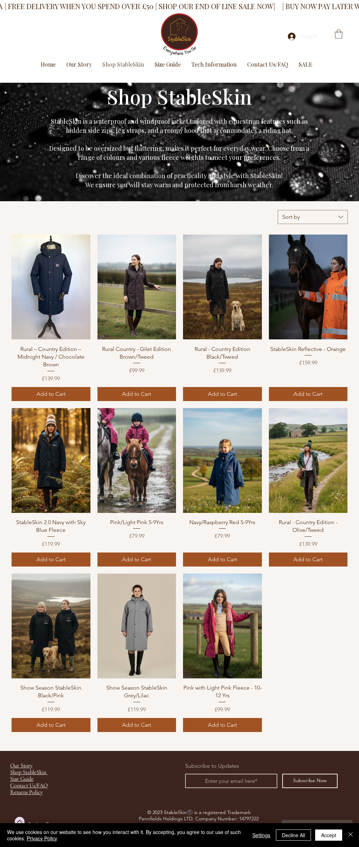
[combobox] (313, 217)
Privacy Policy (42, 838)
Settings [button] (261, 835)
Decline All (293, 835)
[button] (339, 34)
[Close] (350, 835)
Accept (328, 835)
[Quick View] (51, 287)
